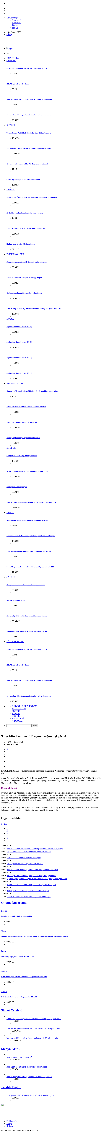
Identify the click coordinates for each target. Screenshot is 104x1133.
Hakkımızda (11, 1121)
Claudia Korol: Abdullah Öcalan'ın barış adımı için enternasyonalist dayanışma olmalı (34, 936)
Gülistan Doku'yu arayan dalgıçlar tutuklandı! (19, 997)
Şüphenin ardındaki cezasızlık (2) (19, 358)
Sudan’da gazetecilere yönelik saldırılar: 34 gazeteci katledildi (30, 567)
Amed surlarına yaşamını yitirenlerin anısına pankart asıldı (29, 99)
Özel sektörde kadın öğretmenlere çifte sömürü (24, 293)
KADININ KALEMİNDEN (24, 706)
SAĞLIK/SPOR (19, 708)
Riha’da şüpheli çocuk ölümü (17, 84)
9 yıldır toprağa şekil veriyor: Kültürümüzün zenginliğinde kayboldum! (37, 878)
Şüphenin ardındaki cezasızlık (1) (19, 373)
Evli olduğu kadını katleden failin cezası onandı (24, 213)
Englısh (15, 27)
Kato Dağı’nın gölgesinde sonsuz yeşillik (16, 916)
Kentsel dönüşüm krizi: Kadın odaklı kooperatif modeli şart (24, 977)
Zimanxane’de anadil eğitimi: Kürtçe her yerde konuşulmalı (32, 869)
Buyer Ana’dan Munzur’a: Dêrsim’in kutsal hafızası (26, 407)
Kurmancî (16, 20)
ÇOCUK (16, 716)
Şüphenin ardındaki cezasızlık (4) (19, 327)
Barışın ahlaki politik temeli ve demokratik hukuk (25, 585)
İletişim (9, 1126)
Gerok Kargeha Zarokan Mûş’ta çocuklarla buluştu (29, 896)
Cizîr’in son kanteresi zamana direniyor (21, 422)
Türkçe (15, 25)
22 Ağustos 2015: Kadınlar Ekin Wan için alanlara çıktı (30, 1095)
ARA (35, 726)
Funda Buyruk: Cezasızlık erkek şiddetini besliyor (25, 228)
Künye (9, 1123)
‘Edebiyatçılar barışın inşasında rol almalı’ (23, 438)
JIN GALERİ (18, 718)
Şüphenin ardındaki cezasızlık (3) (19, 342)
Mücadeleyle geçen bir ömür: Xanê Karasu (17, 956)
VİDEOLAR (17, 721)
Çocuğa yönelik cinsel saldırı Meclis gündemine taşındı (27, 164)
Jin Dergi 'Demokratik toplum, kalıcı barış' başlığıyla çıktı (31, 875)
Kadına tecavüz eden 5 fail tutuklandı (20, 244)
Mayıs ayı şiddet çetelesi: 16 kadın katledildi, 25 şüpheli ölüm (32, 1038)
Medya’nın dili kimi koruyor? (19, 1057)
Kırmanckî (16, 22)
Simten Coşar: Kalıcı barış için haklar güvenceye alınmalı (28, 148)
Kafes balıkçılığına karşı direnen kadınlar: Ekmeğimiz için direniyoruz (33, 308)
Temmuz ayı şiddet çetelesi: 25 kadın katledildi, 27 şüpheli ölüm (33, 1018)
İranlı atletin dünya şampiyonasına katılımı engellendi (27, 520)
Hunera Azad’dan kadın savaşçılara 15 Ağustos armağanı (31, 884)
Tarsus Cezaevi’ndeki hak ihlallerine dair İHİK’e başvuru (28, 133)
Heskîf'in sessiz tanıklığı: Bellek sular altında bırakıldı (27, 471)
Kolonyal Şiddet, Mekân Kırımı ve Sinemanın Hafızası (27, 616)
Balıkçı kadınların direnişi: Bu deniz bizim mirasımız (26, 262)
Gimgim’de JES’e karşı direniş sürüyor (21, 456)
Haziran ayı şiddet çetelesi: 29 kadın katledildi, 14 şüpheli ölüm (33, 1028)
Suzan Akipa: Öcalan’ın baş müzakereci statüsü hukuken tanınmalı (31, 197)
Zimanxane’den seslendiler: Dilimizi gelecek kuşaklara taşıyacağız (32, 391)
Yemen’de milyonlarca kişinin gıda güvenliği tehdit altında (28, 551)
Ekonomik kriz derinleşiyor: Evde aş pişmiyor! (24, 278)
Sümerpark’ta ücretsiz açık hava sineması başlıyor (28, 890)
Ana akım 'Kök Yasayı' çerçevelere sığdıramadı (26, 1067)
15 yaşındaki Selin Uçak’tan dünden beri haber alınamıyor (28, 115)
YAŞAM (16, 713)
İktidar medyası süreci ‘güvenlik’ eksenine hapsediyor (29, 1076)
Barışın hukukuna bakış (15, 600)
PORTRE (16, 711)
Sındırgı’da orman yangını (16, 487)
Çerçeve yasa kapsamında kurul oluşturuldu (23, 179)
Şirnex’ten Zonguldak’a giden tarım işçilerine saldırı (26, 68)
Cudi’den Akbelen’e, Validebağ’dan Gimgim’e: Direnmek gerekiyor (32, 502)
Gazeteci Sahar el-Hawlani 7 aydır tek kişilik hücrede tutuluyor (30, 536)
